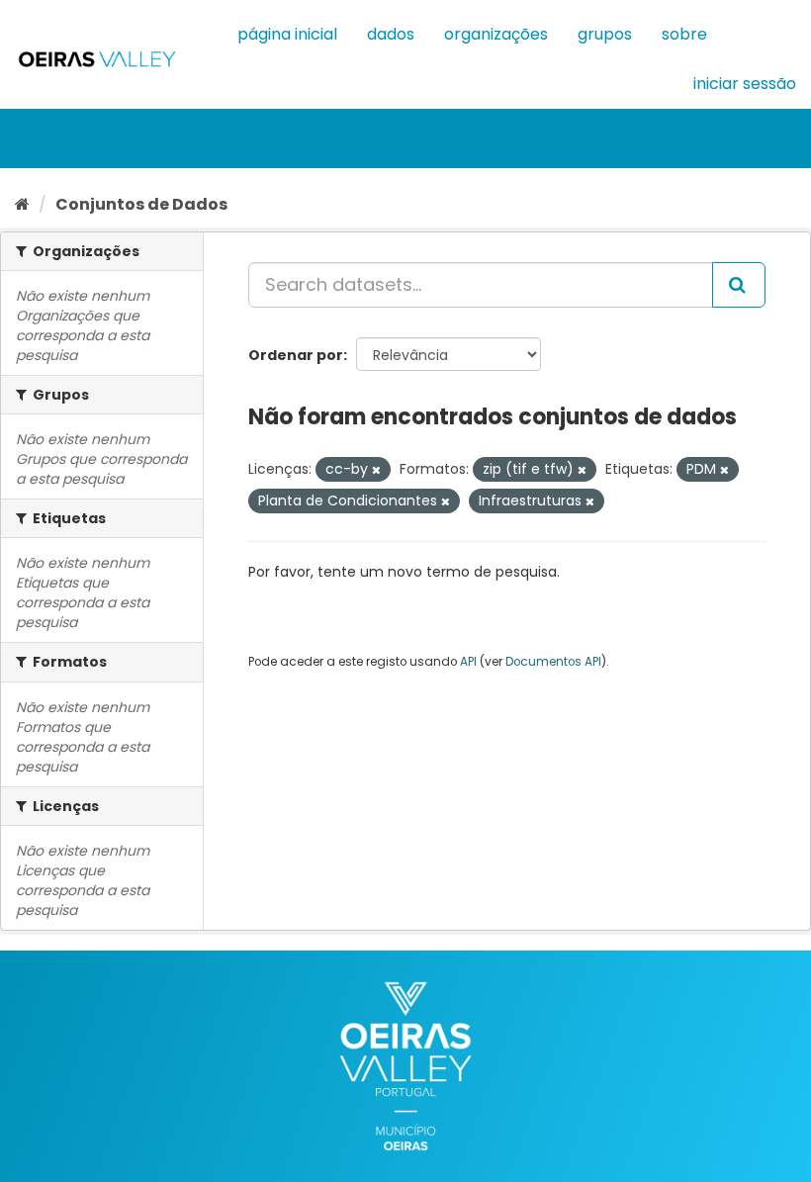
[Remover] (376, 470)
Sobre (684, 34)
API (468, 662)
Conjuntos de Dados (141, 204)
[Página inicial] (22, 204)
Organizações (496, 34)
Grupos (605, 34)
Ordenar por (295, 355)
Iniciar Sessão (744, 83)
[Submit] (739, 285)
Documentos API (553, 662)
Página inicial (287, 34)
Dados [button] (390, 34)
